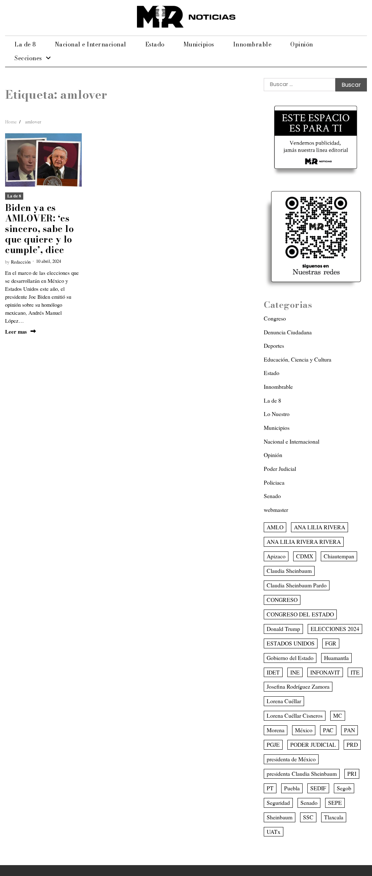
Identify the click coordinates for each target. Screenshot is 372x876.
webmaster (276, 509)
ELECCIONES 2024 (335, 628)
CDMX (304, 556)
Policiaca (274, 482)
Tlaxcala (333, 817)
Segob (344, 788)
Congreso (275, 318)
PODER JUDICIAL (313, 744)
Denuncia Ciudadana (288, 332)
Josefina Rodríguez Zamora (298, 686)
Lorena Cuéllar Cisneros (295, 715)
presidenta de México (291, 759)
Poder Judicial (280, 468)
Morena (275, 730)
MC (337, 715)
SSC (308, 817)
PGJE (273, 744)
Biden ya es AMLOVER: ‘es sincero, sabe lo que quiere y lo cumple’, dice (39, 229)
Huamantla (336, 657)
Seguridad (278, 802)
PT (270, 788)
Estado (155, 44)
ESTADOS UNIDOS (291, 643)
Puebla (292, 788)
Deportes (274, 345)
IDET (273, 672)
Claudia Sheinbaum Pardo (297, 585)
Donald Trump (283, 628)
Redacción (21, 262)
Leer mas (16, 331)
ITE (355, 672)
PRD (352, 744)
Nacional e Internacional (90, 44)
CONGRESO (282, 599)
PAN (349, 730)
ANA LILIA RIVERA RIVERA (304, 541)
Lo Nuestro (277, 413)
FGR (330, 643)
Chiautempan (339, 556)
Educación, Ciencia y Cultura (297, 359)
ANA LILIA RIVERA (319, 527)
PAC (328, 730)
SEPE (335, 802)
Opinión (301, 44)
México (303, 730)
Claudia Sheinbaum (289, 570)
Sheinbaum (279, 817)
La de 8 (25, 44)
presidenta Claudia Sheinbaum (302, 773)
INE (295, 672)
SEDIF (318, 788)
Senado (272, 496)
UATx (273, 831)
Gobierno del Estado (290, 657)
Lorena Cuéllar (284, 701)
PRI (351, 773)
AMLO (275, 527)
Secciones (28, 58)
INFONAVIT (325, 672)
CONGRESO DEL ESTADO (300, 614)
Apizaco (276, 556)
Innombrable (252, 44)
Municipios (198, 44)
